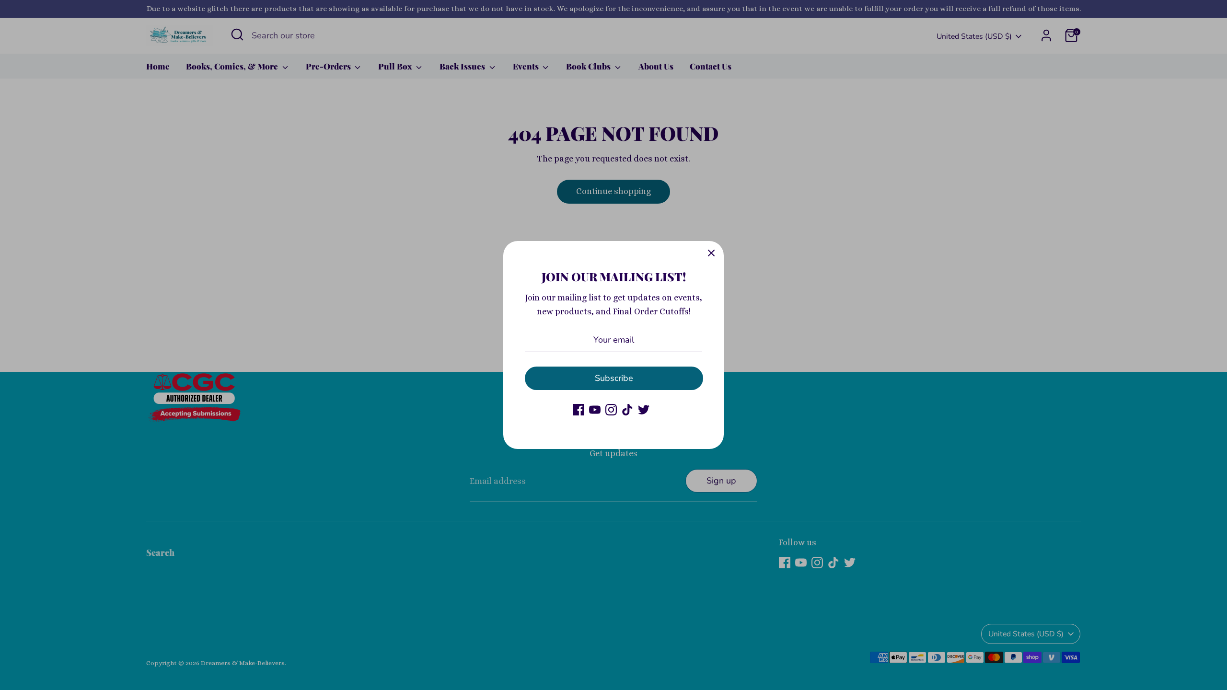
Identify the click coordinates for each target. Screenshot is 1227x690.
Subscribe (614, 378)
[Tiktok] (627, 409)
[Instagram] (611, 409)
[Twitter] (643, 409)
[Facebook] (578, 409)
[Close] (711, 253)
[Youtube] (595, 409)
